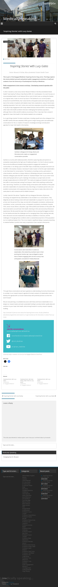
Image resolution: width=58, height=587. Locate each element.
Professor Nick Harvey (28, 545)
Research (25, 566)
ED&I (23, 487)
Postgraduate (26, 508)
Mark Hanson (26, 503)
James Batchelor (27, 495)
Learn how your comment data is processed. (37, 437)
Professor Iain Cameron (26, 522)
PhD (23, 507)
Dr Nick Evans (26, 484)
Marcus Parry (26, 502)
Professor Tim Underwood (26, 555)
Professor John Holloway (26, 529)
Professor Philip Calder (28, 546)
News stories (26, 505)
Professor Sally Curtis (28, 551)
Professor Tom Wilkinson (26, 558)
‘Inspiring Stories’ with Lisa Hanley (13, 396)
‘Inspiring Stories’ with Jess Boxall (47, 486)
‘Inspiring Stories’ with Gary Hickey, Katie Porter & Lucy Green (27, 380)
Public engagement (27, 564)
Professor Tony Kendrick (26, 562)
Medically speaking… (21, 18)
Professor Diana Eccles (28, 520)
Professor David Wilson (29, 515)
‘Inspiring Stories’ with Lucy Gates (44, 396)
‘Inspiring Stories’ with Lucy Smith (47, 481)
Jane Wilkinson (26, 497)
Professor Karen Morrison (27, 532)
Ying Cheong (26, 571)
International (26, 494)
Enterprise (25, 492)
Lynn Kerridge (26, 500)
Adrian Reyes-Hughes (28, 475)
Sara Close (7, 59)
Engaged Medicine (8, 41)
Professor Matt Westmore (26, 539)
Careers (24, 479)
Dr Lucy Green (26, 482)
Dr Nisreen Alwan (27, 485)
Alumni (24, 477)
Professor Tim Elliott (28, 553)
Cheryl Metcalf (26, 480)
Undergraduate (26, 569)
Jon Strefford (26, 499)
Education (25, 489)
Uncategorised (26, 568)
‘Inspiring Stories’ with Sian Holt (47, 476)
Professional (26, 510)
